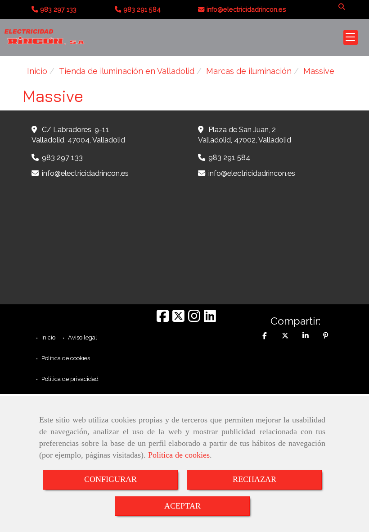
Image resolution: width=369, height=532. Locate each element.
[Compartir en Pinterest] (325, 336)
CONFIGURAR (110, 479)
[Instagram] (194, 319)
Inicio (47, 337)
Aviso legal (82, 337)
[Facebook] (163, 319)
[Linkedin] (210, 319)
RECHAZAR (254, 479)
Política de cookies (179, 454)
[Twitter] (178, 319)
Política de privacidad (69, 379)
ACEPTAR (182, 505)
